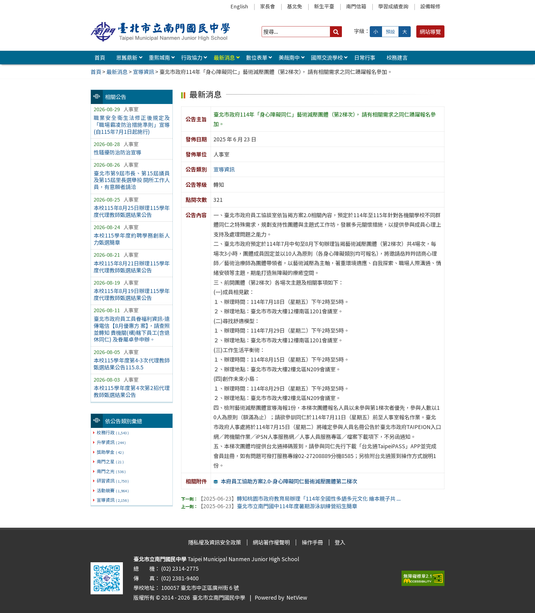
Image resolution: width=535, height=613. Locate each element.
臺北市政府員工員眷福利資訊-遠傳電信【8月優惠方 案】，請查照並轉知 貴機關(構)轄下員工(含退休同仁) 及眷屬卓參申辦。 (132, 329)
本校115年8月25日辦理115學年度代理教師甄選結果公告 (132, 211)
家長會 (267, 6)
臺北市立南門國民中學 (217, 597)
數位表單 (256, 57)
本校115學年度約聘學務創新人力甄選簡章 (132, 238)
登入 (340, 542)
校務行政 (113, 432)
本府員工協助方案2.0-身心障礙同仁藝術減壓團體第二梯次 (289, 481)
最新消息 (224, 57)
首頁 (99, 57)
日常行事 (364, 57)
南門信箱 (356, 6)
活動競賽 (113, 490)
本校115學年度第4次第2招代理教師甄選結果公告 (132, 391)
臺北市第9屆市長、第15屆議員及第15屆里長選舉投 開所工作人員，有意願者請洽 (132, 180)
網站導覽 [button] (430, 31)
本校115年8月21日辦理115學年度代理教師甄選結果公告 (132, 266)
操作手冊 (312, 542)
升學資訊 (111, 442)
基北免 (294, 6)
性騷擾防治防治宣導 (117, 152)
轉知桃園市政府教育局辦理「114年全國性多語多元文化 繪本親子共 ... (299, 498)
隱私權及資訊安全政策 (214, 542)
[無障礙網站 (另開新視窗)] (423, 578)
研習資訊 (113, 480)
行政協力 (191, 57)
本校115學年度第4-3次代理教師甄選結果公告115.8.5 (132, 363)
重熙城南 (159, 57)
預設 (390, 31)
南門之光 (111, 471)
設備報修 (430, 6)
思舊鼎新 (126, 57)
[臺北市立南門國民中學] (161, 31)
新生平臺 (324, 6)
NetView (296, 597)
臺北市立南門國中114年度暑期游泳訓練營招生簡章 (277, 506)
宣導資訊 (113, 499)
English (239, 6)
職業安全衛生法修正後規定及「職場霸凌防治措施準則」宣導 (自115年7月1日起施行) (132, 124)
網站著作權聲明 (271, 542)
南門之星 (110, 461)
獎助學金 (110, 452)
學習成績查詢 (393, 6)
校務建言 (397, 57)
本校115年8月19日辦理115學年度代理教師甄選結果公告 (132, 294)
